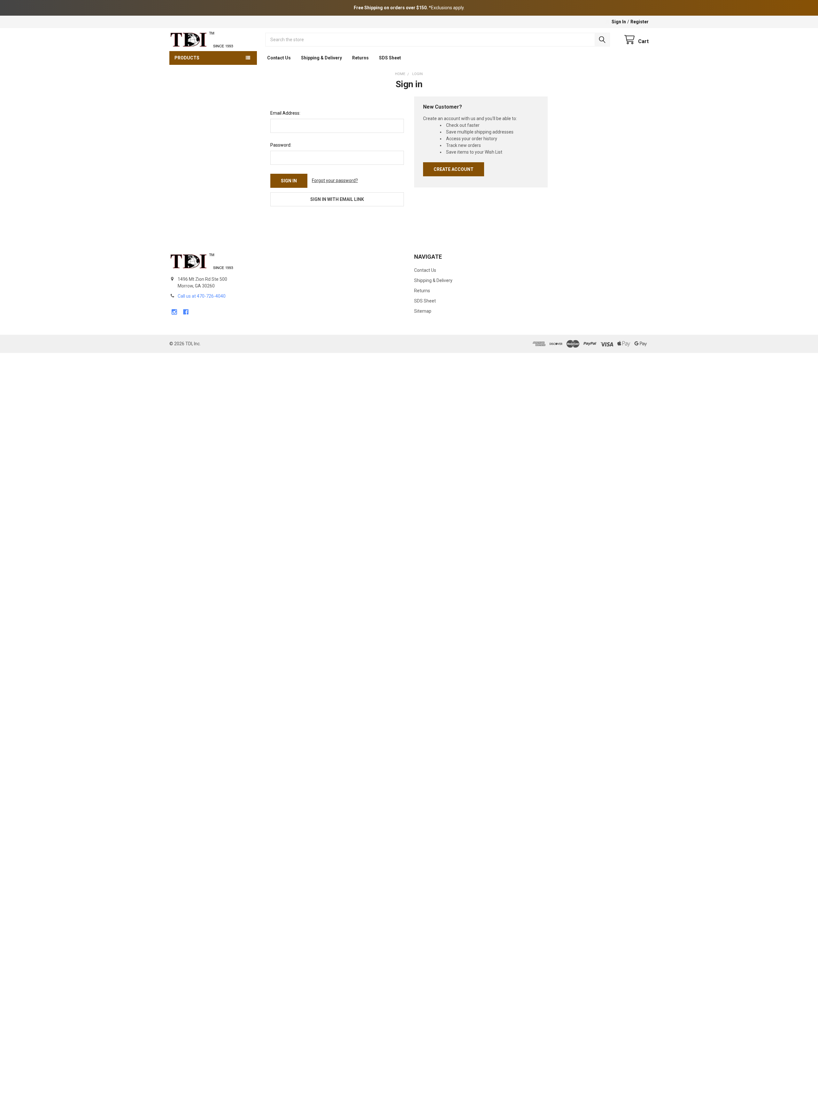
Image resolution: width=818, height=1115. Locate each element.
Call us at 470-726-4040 (202, 296)
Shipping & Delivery (321, 57)
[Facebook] (186, 312)
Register (639, 21)
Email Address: (285, 113)
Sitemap (422, 311)
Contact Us (279, 57)
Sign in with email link (337, 199)
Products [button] (186, 57)
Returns (360, 57)
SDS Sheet (390, 57)
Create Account (454, 169)
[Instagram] (174, 312)
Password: (280, 145)
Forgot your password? (335, 180)
